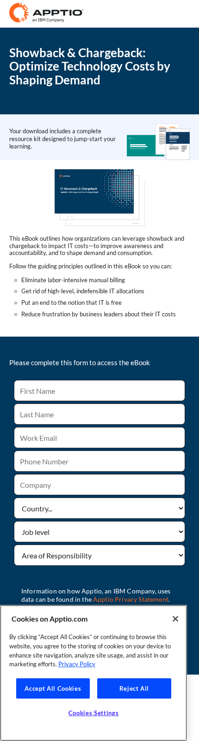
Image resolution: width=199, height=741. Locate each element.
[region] (93, 673)
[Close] (175, 619)
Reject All (134, 688)
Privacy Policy (76, 664)
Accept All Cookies (53, 688)
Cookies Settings (93, 713)
